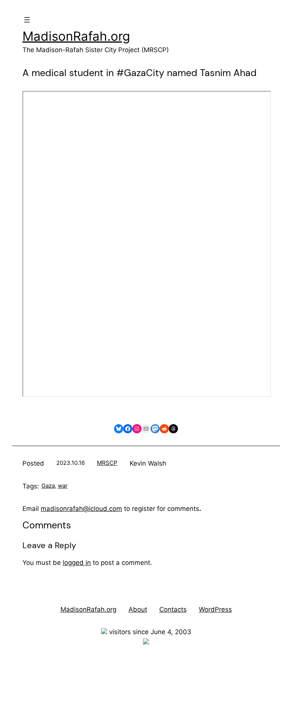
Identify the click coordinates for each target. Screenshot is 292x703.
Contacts (173, 609)
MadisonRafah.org (76, 36)
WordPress (215, 609)
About (138, 609)
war (63, 485)
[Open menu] (27, 19)
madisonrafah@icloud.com (81, 508)
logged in (77, 562)
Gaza (48, 485)
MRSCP (107, 462)
